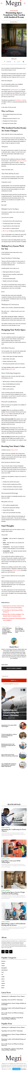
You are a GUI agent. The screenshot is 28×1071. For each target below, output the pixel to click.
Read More (23, 1069)
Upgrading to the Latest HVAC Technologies (11, 861)
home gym (6, 231)
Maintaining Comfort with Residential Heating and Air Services (8, 745)
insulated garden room (15, 89)
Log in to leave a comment (14, 668)
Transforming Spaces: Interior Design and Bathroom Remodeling (9, 736)
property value (14, 450)
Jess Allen (5, 718)
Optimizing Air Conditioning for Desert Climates (11, 713)
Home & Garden (14, 10)
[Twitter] (10, 951)
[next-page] (24, 690)
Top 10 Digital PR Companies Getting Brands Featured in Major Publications (8, 765)
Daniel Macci (15, 22)
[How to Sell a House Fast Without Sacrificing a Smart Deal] (23, 755)
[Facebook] (3, 951)
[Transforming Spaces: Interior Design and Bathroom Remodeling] (23, 735)
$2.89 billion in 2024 (19, 100)
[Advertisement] (14, 786)
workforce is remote (21, 161)
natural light (6, 413)
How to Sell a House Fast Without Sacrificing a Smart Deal (9, 755)
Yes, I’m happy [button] (16, 1069)
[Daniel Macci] (14, 641)
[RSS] (6, 951)
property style (12, 369)
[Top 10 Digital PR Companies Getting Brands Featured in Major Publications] (23, 765)
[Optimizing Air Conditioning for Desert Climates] (14, 703)
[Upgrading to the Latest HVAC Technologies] (23, 726)
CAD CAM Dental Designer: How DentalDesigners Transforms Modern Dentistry (7, 630)
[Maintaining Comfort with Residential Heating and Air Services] (23, 745)
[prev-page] (21, 690)
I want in (13, 680)
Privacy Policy (15, 683)
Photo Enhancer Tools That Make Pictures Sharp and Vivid (19, 630)
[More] (23, 61)
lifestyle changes (16, 570)
